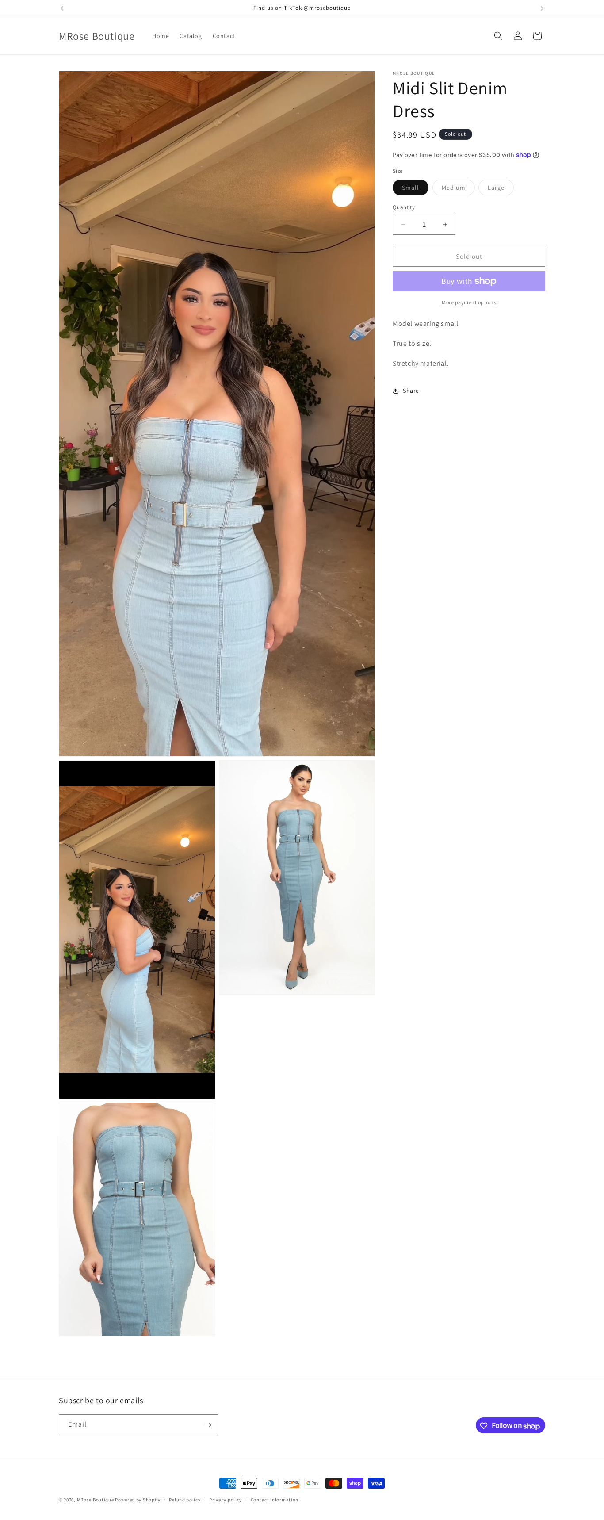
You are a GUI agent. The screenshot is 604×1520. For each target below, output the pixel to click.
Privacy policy (225, 1500)
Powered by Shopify (138, 1500)
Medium (458, 189)
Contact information (274, 1500)
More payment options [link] (469, 302)
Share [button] (411, 390)
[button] (498, 36)
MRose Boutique (95, 1500)
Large (501, 189)
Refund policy (184, 1500)
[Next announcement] (542, 8)
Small (415, 189)
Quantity (404, 207)
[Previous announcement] (62, 8)
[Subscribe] (208, 1425)
